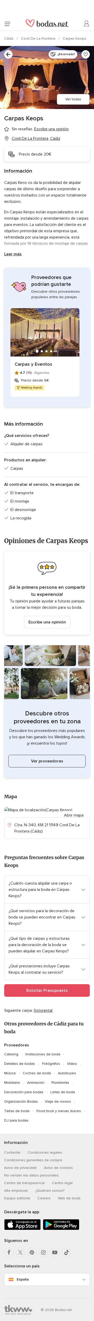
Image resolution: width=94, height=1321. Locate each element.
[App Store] (22, 1229)
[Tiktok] (66, 1252)
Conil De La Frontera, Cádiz (36, 138)
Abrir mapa (74, 815)
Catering (11, 1054)
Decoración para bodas (23, 1092)
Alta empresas (16, 1190)
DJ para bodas (16, 1120)
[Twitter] (20, 1252)
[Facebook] (9, 1252)
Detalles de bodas (19, 1063)
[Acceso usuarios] (86, 23)
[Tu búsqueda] (8, 54)
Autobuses (67, 1073)
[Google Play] (61, 1229)
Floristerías (60, 1082)
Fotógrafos (51, 1063)
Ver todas (73, 99)
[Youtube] (55, 1252)
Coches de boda (37, 1073)
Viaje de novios (58, 1101)
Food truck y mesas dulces (59, 1111)
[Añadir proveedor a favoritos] (85, 54)
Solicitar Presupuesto (47, 990)
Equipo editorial (17, 1198)
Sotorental (43, 1010)
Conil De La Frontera (38, 38)
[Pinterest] (32, 1252)
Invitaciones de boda (42, 1054)
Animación (35, 1082)
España (23, 1279)
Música (10, 1073)
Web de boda (69, 1198)
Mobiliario (12, 1082)
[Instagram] (43, 1252)
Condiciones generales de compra (33, 1160)
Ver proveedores (47, 761)
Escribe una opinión (47, 622)
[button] (47, 593)
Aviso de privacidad (20, 1167)
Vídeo (72, 1063)
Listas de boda (62, 1092)
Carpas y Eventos (33, 364)
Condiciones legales (45, 1152)
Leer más (13, 254)
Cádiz (9, 38)
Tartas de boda (17, 1111)
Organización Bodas (21, 1101)
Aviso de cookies (58, 1167)
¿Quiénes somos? (49, 1190)
